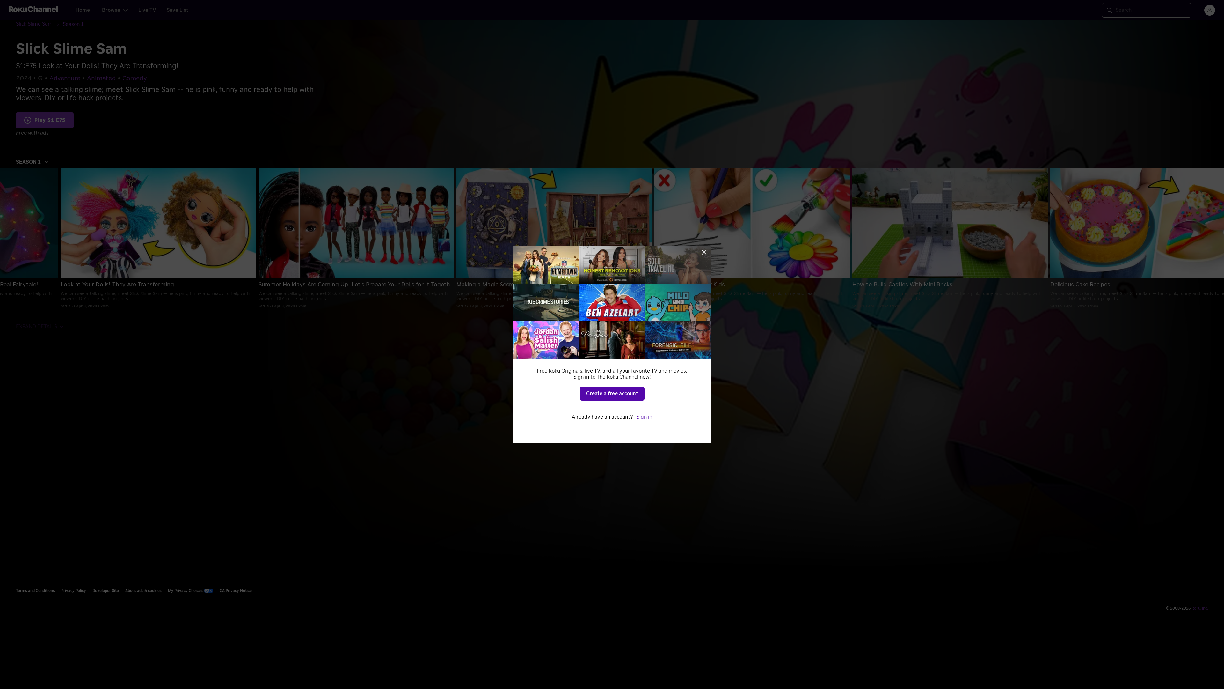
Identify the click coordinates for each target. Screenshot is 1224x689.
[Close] (704, 252)
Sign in (644, 416)
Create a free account (612, 393)
